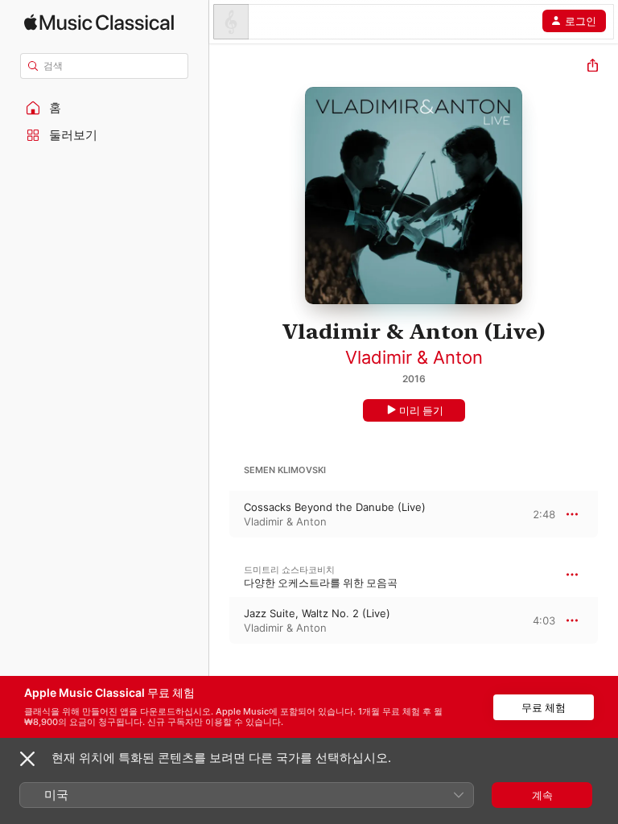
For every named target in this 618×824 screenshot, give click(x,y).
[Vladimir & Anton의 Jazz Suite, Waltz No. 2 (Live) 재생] (219, 620)
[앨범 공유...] (592, 67)
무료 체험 (543, 707)
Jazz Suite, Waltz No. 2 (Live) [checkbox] (317, 613)
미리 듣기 (421, 410)
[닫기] (27, 759)
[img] (99, 22)
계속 (542, 795)
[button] (104, 108)
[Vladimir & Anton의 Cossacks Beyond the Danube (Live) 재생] (219, 514)
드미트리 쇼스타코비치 (289, 569)
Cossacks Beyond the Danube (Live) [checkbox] (335, 507)
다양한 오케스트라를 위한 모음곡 (321, 582)
